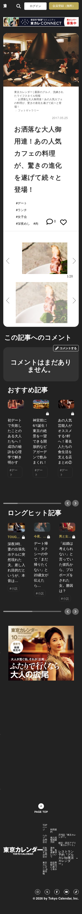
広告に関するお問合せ (45, 852)
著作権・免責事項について (53, 852)
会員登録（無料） (63, 5)
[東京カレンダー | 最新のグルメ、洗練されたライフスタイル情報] (5, 6)
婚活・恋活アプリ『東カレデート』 (67, 844)
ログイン (35, 6)
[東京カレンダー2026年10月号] (41, 652)
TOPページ (45, 827)
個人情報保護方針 (53, 839)
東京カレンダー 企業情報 (45, 868)
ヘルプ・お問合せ (45, 838)
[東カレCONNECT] (41, 22)
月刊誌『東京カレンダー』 (67, 836)
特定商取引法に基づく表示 (53, 865)
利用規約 (53, 830)
